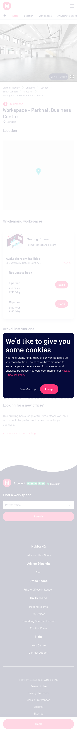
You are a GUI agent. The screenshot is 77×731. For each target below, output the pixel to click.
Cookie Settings (28, 389)
